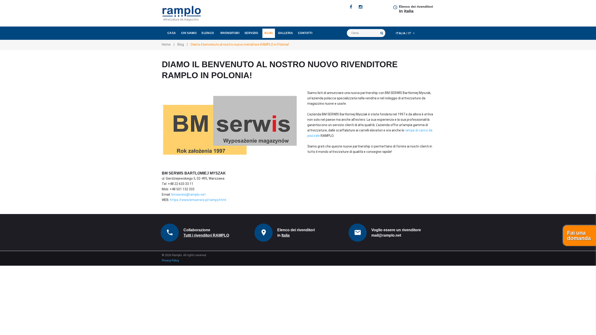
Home (166, 44)
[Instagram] (360, 7)
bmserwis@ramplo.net (188, 194)
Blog (268, 33)
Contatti (305, 33)
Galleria (285, 33)
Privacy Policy (170, 260)
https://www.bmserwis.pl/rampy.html (198, 200)
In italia (406, 11)
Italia (285, 235)
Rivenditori (229, 33)
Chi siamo (189, 33)
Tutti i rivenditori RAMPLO (206, 235)
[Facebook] (351, 7)
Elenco (208, 33)
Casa (171, 33)
